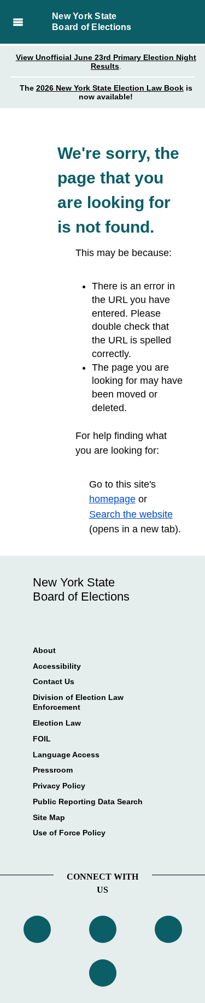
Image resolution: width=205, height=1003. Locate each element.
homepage (112, 499)
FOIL (42, 738)
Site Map (49, 817)
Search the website (131, 514)
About (44, 650)
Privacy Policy (59, 785)
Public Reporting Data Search (88, 801)
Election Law (57, 723)
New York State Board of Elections (92, 21)
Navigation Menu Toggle (18, 22)
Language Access (66, 754)
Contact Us (53, 681)
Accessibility (57, 666)
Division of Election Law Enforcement (78, 702)
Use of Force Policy (69, 832)
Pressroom (53, 769)
